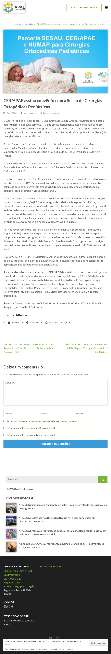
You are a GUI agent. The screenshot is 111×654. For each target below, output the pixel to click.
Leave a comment (51, 113)
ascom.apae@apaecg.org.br (19, 586)
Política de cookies (66, 649)
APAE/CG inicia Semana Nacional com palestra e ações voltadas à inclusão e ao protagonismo (63, 506)
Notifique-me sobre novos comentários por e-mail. (31, 428)
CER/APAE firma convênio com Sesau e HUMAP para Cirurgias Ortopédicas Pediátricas (86, 348)
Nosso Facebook (50, 566)
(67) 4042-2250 (12, 582)
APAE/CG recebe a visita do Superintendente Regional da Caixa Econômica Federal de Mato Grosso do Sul (29, 348)
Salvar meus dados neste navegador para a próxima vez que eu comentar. (42, 421)
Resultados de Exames (84, 7)
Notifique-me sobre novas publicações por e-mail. (30, 435)
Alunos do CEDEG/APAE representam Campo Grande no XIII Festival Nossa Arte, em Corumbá (61, 545)
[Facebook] (5, 606)
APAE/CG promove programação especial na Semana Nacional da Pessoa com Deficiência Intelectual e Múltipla (62, 532)
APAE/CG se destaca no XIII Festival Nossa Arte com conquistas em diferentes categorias (57, 519)
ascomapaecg (30, 113)
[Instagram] (11, 606)
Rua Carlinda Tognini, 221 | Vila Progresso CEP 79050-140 (18, 574)
